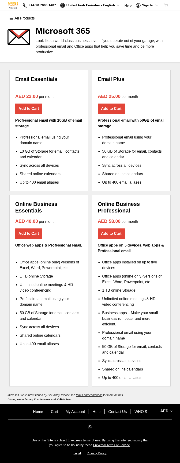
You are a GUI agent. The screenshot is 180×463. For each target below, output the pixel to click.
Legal (77, 453)
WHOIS (141, 412)
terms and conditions (89, 395)
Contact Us (117, 412)
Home (38, 412)
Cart (54, 412)
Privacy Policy (96, 453)
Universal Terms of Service (111, 445)
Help (97, 412)
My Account (75, 412)
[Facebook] (90, 428)
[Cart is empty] (166, 5)
